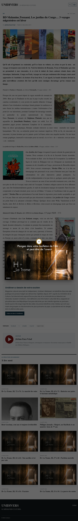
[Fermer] (39, 241)
